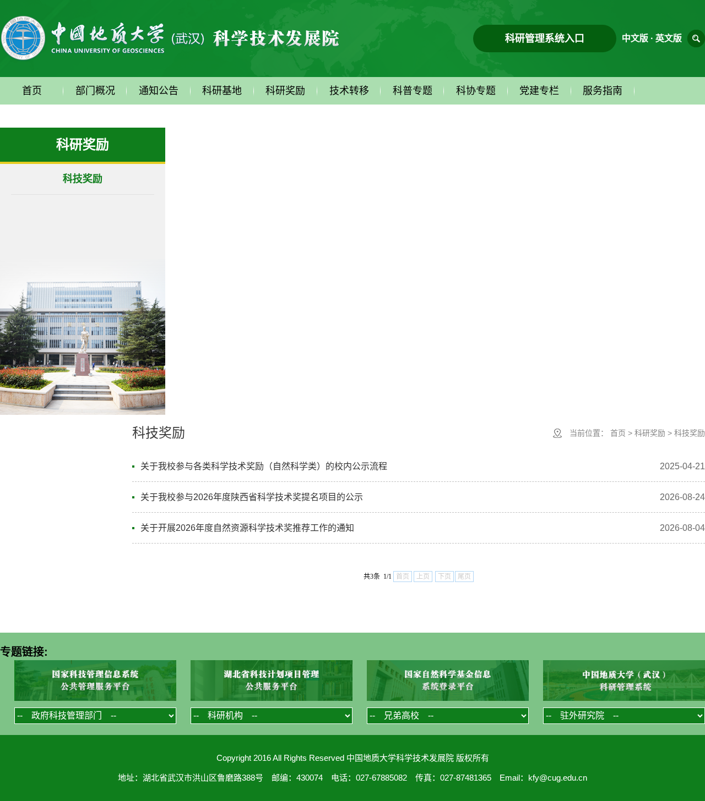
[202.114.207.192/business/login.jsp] (624, 681)
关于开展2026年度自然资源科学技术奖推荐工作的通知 (247, 528)
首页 (32, 90)
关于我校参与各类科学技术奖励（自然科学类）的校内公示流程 (263, 466)
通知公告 (158, 90)
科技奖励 (82, 178)
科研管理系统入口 (544, 38)
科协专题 (476, 90)
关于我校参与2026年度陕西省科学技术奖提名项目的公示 (251, 497)
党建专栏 (539, 90)
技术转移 (349, 90)
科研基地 (222, 90)
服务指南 (602, 90)
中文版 (635, 38)
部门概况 (95, 90)
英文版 (668, 38)
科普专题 (412, 90)
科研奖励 (285, 90)
